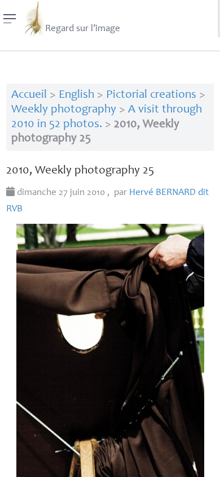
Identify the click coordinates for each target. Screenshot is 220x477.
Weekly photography (63, 110)
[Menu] (9, 18)
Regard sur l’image (82, 29)
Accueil (29, 95)
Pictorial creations (151, 95)
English (76, 95)
